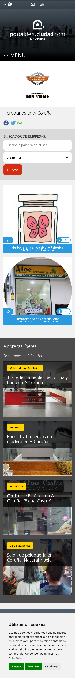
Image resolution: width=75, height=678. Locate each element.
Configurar (51, 666)
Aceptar (16, 666)
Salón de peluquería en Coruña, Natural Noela (29, 557)
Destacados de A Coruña (22, 356)
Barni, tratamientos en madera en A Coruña (29, 438)
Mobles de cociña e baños (25, 368)
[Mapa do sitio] (42, 4)
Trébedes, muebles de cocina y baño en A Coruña (37, 379)
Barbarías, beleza (20, 545)
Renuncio (33, 666)
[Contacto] (33, 4)
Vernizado (16, 427)
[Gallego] (7, 4)
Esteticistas (17, 486)
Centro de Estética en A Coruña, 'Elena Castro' (30, 498)
